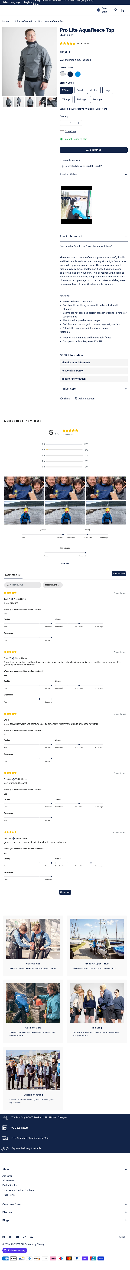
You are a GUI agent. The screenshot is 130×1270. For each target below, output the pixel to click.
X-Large (66, 99)
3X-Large (97, 99)
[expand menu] (6, 10)
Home (5, 21)
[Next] (49, 61)
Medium (94, 90)
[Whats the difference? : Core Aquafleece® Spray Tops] (77, 205)
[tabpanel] (65, 740)
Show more (65, 892)
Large (108, 90)
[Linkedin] (31, 1237)
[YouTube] (17, 1237)
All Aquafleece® (23, 21)
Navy (70, 74)
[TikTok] (24, 1237)
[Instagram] (10, 1237)
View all (65, 564)
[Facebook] (3, 1237)
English (121, 1237)
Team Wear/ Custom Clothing (18, 1190)
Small (80, 90)
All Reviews (8, 1180)
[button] (122, 10)
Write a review (119, 573)
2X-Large (81, 99)
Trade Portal (8, 1194)
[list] (29, 61)
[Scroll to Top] (124, 1253)
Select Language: (12, 2)
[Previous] (9, 61)
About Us (7, 1175)
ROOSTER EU (17, 1244)
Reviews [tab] (13, 575)
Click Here (101, 108)
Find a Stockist (10, 1185)
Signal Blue (78, 74)
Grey (62, 74)
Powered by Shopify (34, 1244)
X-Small (66, 90)
